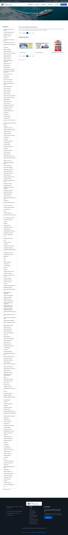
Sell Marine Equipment (34, 520)
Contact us (32, 518)
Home (31, 509)
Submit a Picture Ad (6, 489)
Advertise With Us (33, 522)
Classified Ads (30, 4)
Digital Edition (55, 1)
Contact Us (57, 4)
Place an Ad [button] (63, 4)
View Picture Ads (33, 512)
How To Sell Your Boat (34, 519)
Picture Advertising (33, 516)
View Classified (32, 510)
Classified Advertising (34, 515)
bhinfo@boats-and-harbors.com (6, 1)
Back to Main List (22, 59)
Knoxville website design (27, 532)
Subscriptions (43, 4)
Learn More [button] (50, 4)
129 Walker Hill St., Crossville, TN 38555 (15, 511)
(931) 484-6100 (16, 1)
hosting (35, 532)
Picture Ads (37, 4)
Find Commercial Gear (34, 523)
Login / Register (64, 1)
